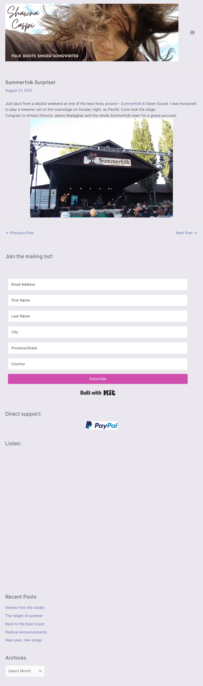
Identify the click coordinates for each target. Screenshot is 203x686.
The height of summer (24, 616)
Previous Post (20, 233)
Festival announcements (26, 632)
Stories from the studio (24, 607)
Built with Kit (98, 392)
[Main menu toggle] (192, 32)
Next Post (186, 233)
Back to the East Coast (24, 624)
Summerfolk (131, 103)
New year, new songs (23, 640)
